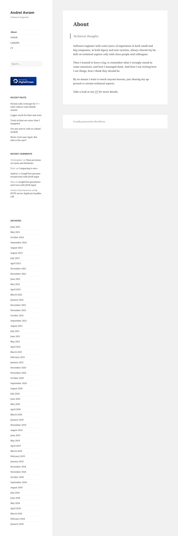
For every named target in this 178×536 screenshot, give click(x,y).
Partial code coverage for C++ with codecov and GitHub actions (25, 106)
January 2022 (17, 299)
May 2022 (15, 284)
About (13, 32)
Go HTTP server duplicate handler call (25, 193)
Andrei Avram (22, 12)
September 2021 (18, 320)
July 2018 (15, 492)
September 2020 (18, 383)
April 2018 (15, 508)
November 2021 (18, 310)
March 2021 (16, 352)
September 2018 (18, 482)
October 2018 (17, 477)
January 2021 (17, 362)
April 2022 (15, 289)
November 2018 (18, 471)
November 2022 (18, 273)
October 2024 (17, 237)
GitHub (14, 37)
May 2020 (15, 404)
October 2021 (17, 315)
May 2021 (15, 341)
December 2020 (18, 367)
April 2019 (15, 445)
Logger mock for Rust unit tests (25, 115)
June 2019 (15, 435)
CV (11, 48)
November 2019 (18, 425)
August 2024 (16, 247)
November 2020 (18, 372)
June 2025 (15, 226)
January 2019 (17, 461)
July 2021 (15, 331)
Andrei (13, 173)
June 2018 (15, 498)
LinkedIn (14, 42)
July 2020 (15, 393)
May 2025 (15, 232)
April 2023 (15, 263)
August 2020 (16, 388)
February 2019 (17, 456)
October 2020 (17, 378)
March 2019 (16, 451)
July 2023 (15, 258)
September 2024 (18, 242)
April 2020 (15, 409)
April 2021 (15, 346)
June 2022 (15, 279)
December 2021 (18, 305)
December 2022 (18, 268)
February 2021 (17, 357)
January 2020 (17, 419)
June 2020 (15, 398)
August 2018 (16, 487)
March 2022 (16, 294)
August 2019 (16, 430)
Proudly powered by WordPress (89, 121)
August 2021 (16, 325)
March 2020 (16, 414)
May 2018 (15, 503)
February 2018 (17, 518)
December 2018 (18, 466)
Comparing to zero (28, 168)
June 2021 (15, 336)
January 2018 (17, 524)
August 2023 (16, 253)
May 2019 (15, 440)
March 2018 (16, 513)
